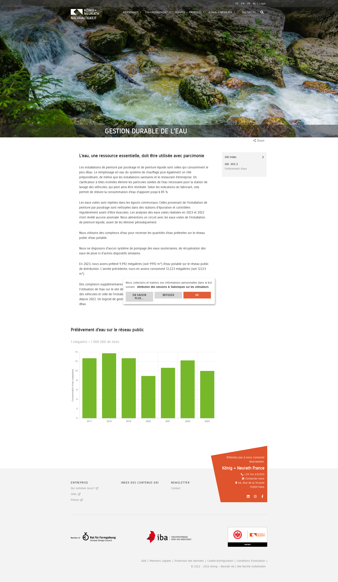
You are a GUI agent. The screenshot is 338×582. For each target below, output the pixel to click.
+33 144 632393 (254, 474)
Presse (75, 499)
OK (197, 295)
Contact (175, 488)
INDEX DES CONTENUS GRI (140, 482)
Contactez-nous (254, 478)
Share (260, 140)
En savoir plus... (139, 296)
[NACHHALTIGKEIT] (94, 12)
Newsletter (180, 482)
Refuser (168, 295)
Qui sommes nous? (82, 488)
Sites (74, 494)
